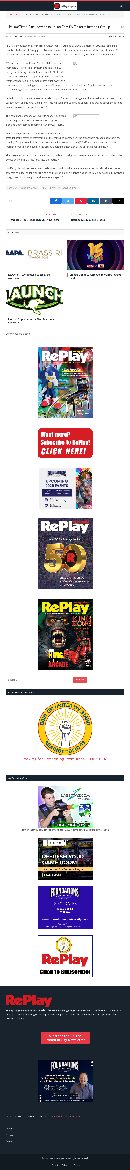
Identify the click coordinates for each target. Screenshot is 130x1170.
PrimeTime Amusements (63, 187)
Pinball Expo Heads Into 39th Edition (34, 219)
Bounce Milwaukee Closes (88, 219)
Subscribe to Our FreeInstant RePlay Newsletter (65, 1038)
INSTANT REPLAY (116, 36)
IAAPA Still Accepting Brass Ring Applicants (29, 276)
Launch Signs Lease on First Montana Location (31, 321)
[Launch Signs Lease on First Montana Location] (34, 300)
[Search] (121, 6)
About (9, 1128)
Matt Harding (16, 36)
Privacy (9, 1134)
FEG (44, 187)
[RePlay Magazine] (65, 6)
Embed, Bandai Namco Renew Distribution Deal (95, 276)
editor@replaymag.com (67, 1116)
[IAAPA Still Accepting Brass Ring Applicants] (34, 255)
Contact (10, 1140)
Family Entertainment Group (22, 187)
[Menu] (9, 6)
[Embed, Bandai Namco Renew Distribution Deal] (95, 255)
